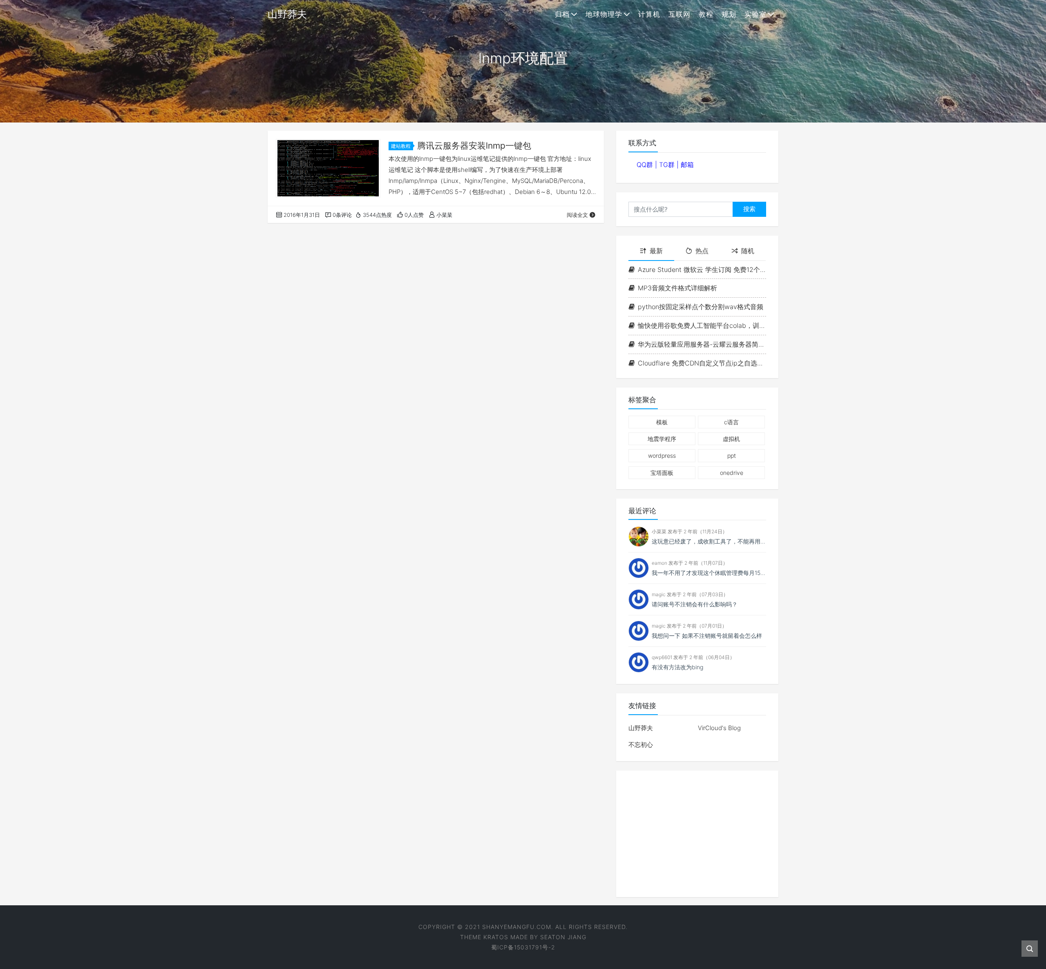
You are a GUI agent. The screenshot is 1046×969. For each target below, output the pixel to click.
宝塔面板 (661, 472)
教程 (706, 14)
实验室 (755, 14)
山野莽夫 (640, 728)
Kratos (495, 936)
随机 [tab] (747, 251)
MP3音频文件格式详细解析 (677, 288)
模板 (662, 422)
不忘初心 (640, 744)
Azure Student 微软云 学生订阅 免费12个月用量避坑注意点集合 (702, 269)
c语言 (731, 422)
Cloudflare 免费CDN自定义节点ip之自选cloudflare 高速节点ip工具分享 (702, 363)
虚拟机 (731, 438)
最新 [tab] (656, 251)
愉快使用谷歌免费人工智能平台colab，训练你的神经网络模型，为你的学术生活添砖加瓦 (702, 325)
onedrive (731, 472)
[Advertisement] (697, 834)
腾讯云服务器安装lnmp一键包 (474, 145)
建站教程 (401, 146)
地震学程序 (662, 438)
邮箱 (687, 164)
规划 (729, 14)
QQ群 (646, 164)
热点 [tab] (702, 251)
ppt (731, 455)
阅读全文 (577, 215)
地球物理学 (604, 14)
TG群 (668, 164)
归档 (562, 14)
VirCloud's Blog (719, 728)
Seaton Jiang (563, 936)
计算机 (649, 14)
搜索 (749, 209)
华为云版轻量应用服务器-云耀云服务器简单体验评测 (702, 344)
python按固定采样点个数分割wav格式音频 (700, 307)
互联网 (679, 14)
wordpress (662, 455)
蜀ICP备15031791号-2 (523, 947)
